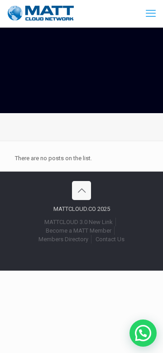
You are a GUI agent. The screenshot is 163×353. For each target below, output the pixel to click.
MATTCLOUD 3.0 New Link (78, 222)
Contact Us (110, 239)
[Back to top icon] (81, 190)
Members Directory (63, 239)
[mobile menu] (150, 13)
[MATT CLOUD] (41, 13)
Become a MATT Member (78, 230)
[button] (143, 333)
